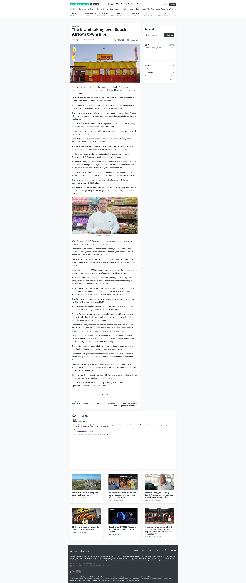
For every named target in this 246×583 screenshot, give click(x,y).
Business (80, 9)
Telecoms (164, 9)
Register (172, 4)
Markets (73, 4)
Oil (165, 13)
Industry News (108, 9)
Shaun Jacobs (77, 40)
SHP (147, 45)
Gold (150, 13)
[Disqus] (123, 442)
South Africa (145, 9)
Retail (138, 9)
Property (132, 9)
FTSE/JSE (73, 13)
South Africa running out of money (85, 403)
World (171, 9)
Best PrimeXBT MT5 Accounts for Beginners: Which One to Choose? (122, 529)
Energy (92, 9)
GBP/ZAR (120, 13)
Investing (118, 9)
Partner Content (114, 534)
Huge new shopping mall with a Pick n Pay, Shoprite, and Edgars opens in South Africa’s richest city (159, 530)
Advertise (158, 550)
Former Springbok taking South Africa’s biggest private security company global (159, 494)
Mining (125, 9)
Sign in (166, 4)
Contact (149, 550)
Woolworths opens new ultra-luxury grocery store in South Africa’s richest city (122, 494)
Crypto (86, 9)
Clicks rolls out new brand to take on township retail (85, 528)
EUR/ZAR (135, 13)
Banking (72, 9)
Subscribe (169, 35)
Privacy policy (139, 550)
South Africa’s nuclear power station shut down (85, 493)
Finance (99, 9)
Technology (155, 9)
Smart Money (82, 4)
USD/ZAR (104, 13)
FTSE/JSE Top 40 (91, 13)
